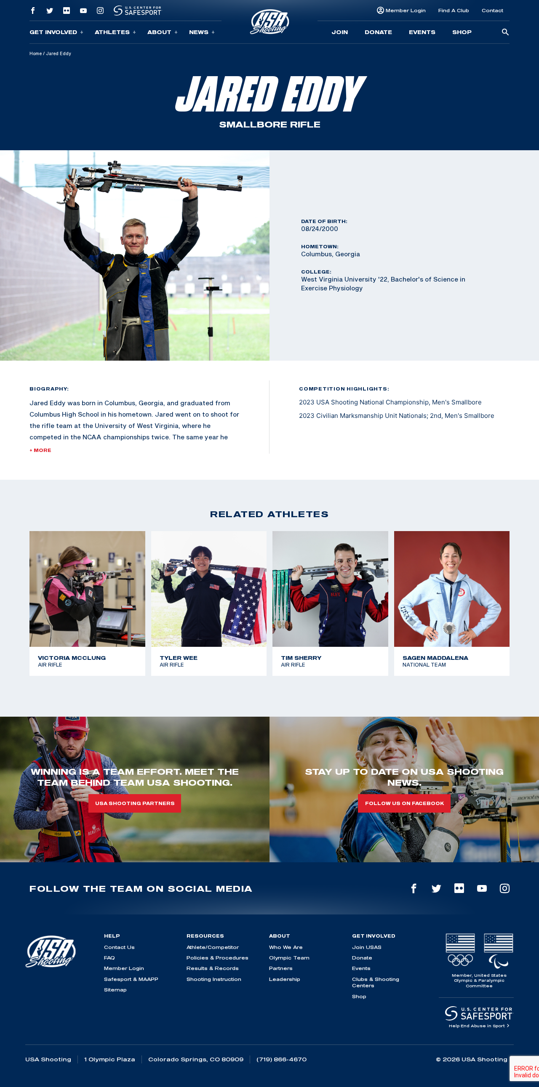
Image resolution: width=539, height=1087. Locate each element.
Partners (281, 968)
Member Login (406, 10)
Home (35, 53)
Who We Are (286, 947)
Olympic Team (289, 957)
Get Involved (53, 32)
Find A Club (453, 10)
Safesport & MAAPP (131, 979)
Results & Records (213, 968)
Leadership (284, 979)
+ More (40, 450)
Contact (492, 10)
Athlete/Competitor (213, 947)
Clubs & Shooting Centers (375, 982)
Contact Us (119, 947)
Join (339, 32)
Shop (462, 32)
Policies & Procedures (217, 957)
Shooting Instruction (214, 979)
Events (422, 32)
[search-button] (505, 32)
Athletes (112, 32)
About (159, 32)
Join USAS (367, 947)
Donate (378, 32)
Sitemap (115, 989)
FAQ (109, 957)
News (198, 32)
